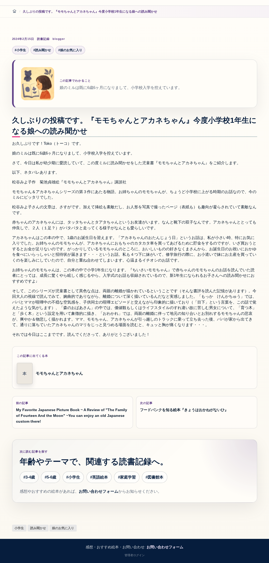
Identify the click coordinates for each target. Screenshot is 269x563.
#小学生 (20, 50)
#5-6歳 (50, 477)
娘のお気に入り (63, 528)
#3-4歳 (29, 477)
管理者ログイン (135, 555)
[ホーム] (14, 11)
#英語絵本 (99, 477)
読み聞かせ (38, 528)
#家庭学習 (127, 477)
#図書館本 (154, 477)
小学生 (19, 528)
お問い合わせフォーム (98, 491)
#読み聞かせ (42, 50)
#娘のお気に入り (70, 50)
